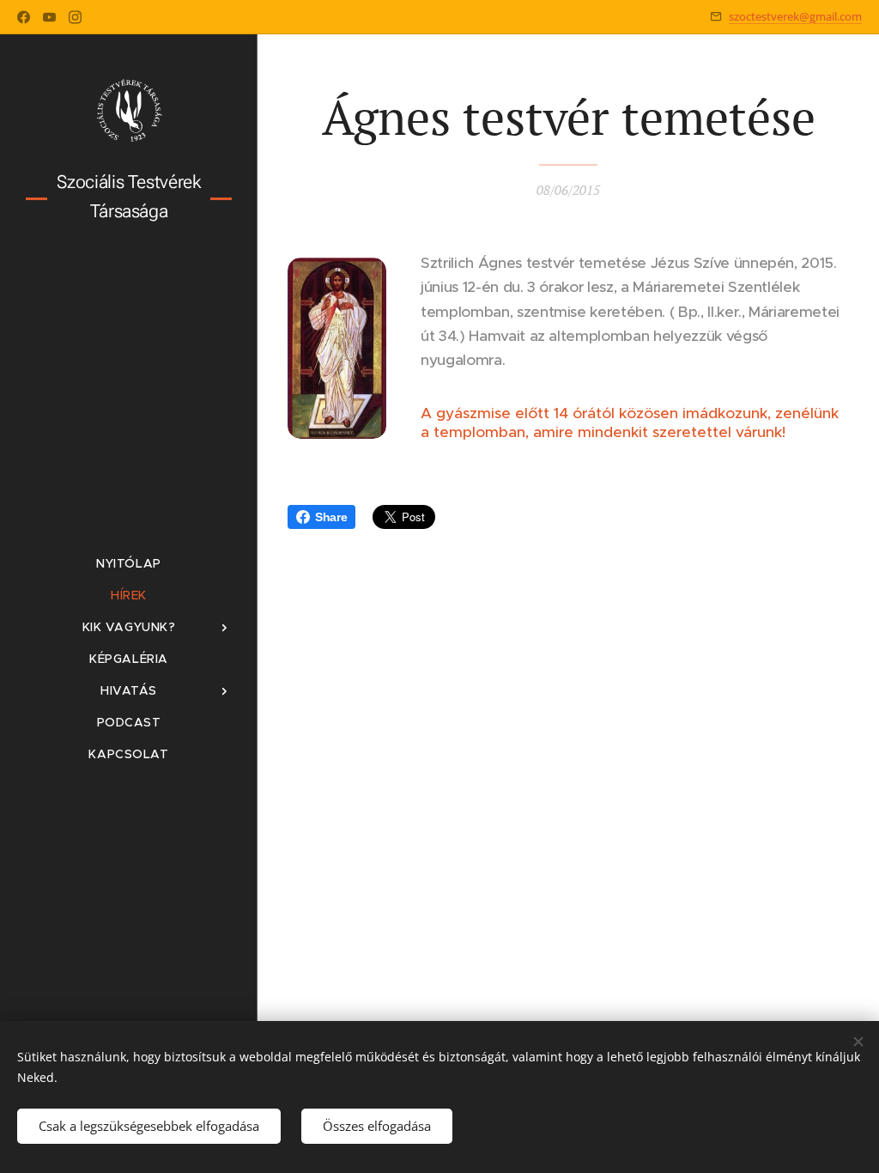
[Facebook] (23, 17)
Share (331, 517)
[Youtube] (49, 17)
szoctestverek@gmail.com (795, 16)
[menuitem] (128, 564)
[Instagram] (75, 17)
